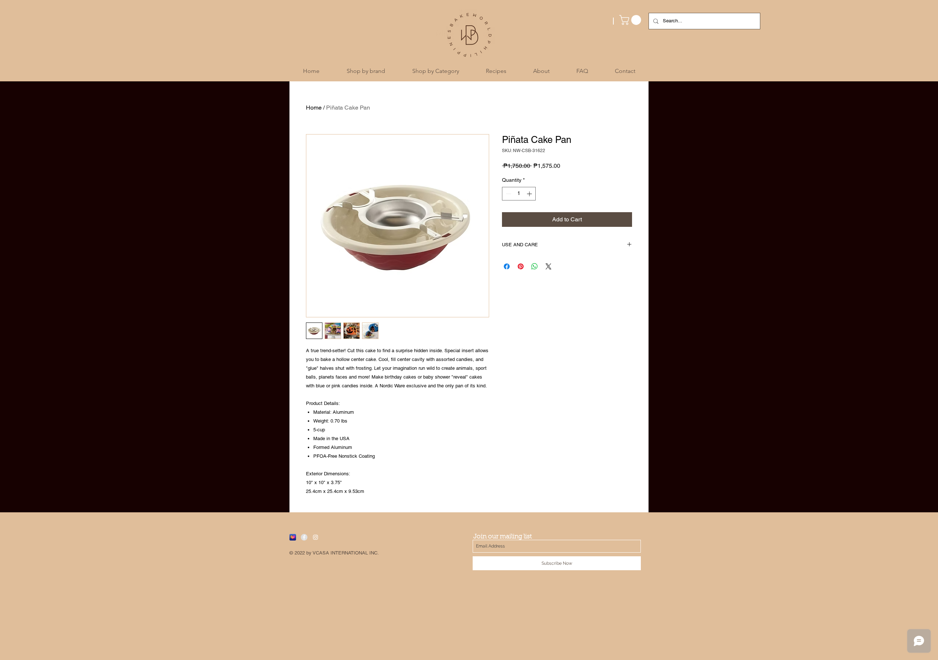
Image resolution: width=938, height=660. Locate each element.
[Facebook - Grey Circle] (304, 537)
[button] (631, 20)
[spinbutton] (518, 193)
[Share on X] (548, 266)
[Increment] (530, 193)
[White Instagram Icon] (315, 537)
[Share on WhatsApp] (534, 266)
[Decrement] (507, 193)
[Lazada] (292, 537)
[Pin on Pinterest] (520, 266)
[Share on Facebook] (506, 266)
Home (314, 107)
